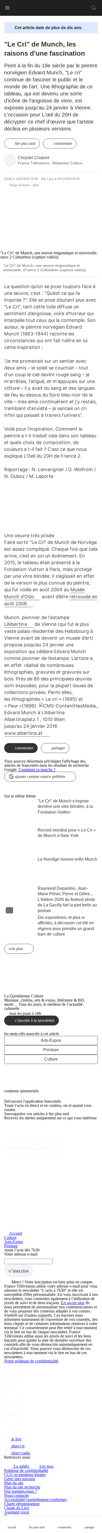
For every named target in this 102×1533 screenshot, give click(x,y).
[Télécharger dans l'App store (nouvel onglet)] (20, 1129)
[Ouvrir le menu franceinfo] (7, 8)
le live (15, 1439)
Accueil (15, 1233)
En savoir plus (72, 1303)
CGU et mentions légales (25, 1474)
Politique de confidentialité (26, 1470)
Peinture (51, 1050)
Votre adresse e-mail (20, 1254)
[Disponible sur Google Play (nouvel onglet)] (21, 1140)
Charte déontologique (22, 1504)
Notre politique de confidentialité (31, 1361)
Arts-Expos (51, 1040)
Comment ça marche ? (37, 769)
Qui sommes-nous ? (20, 1491)
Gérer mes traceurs (19, 1479)
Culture (51, 1059)
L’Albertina (16, 624)
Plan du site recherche (22, 1487)
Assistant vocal (16, 1512)
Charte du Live (16, 1508)
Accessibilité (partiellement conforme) (35, 1499)
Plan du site (13, 1483)
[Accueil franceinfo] (21, 1432)
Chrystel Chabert (33, 157)
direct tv (17, 1446)
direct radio (20, 1453)
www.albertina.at (24, 733)
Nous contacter (16, 1495)
